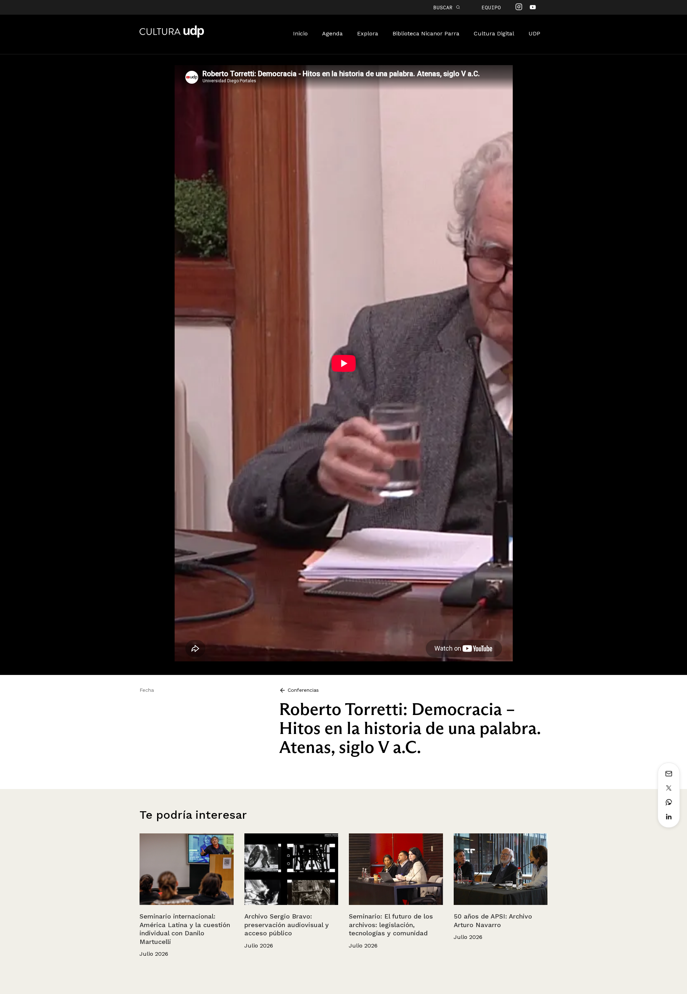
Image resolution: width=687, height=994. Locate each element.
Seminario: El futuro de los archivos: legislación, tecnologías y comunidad (391, 924)
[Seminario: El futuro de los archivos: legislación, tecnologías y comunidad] (396, 869)
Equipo (491, 7)
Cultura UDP (172, 36)
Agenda (332, 33)
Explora (367, 33)
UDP (534, 33)
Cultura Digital (494, 33)
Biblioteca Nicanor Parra (426, 33)
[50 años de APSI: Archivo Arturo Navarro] (501, 869)
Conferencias (302, 690)
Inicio (300, 33)
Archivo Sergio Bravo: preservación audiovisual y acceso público (286, 924)
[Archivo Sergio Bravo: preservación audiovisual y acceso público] (291, 869)
